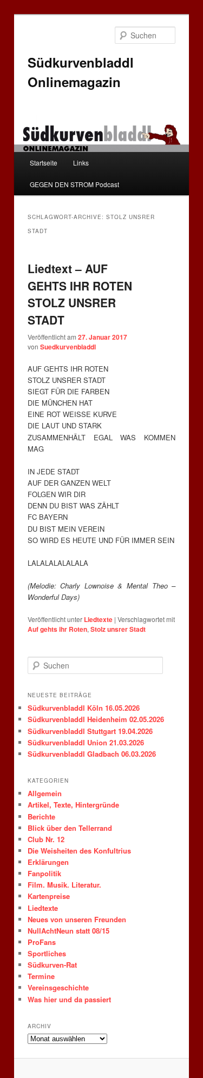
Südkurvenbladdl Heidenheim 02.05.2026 (96, 719)
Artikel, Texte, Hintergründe (73, 804)
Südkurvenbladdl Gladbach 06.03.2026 (92, 754)
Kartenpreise (49, 896)
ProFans (42, 942)
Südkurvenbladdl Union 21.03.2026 (86, 742)
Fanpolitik (44, 873)
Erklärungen (48, 862)
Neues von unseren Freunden (77, 919)
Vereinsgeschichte (58, 987)
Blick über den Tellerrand (70, 828)
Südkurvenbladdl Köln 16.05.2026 (84, 708)
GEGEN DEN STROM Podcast (74, 184)
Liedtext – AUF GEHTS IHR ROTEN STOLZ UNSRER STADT (80, 294)
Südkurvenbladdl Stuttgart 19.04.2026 (90, 731)
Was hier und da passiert (69, 999)
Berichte (41, 816)
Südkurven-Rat (52, 965)
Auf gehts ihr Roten (57, 629)
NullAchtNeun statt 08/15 (68, 930)
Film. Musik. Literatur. (64, 884)
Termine (41, 976)
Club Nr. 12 (46, 839)
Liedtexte (98, 619)
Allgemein (45, 793)
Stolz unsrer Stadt (118, 629)
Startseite (43, 162)
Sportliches (47, 953)
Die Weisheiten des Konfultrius (79, 850)
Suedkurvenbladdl (68, 347)
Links (81, 162)
